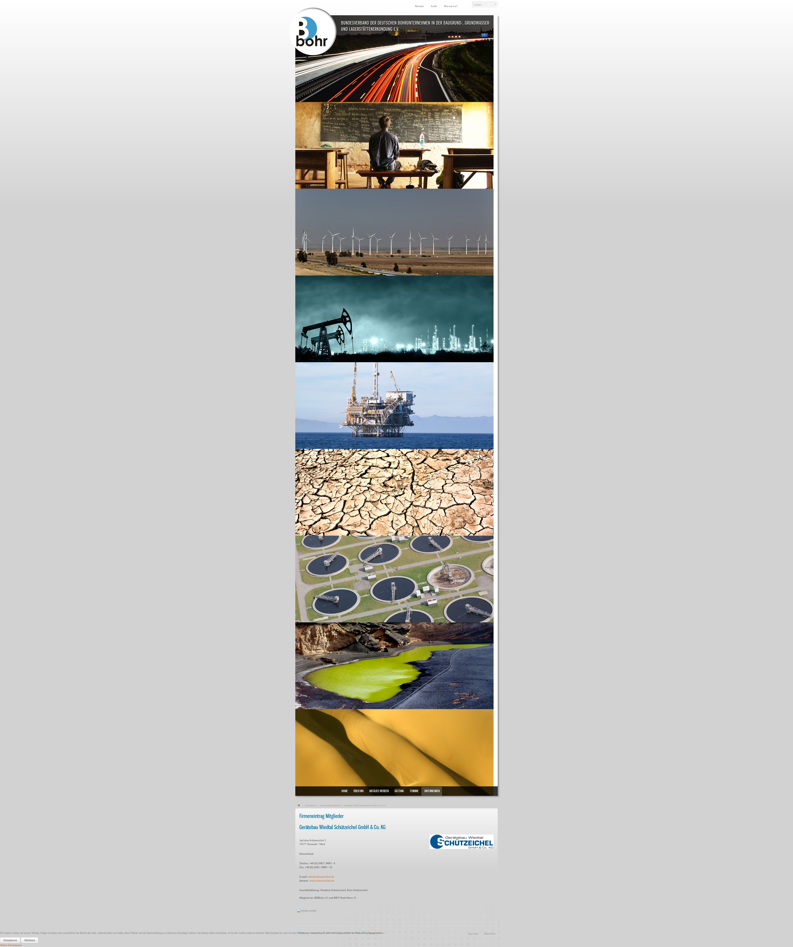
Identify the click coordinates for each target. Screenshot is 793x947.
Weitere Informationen (11, 945)
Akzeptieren (10, 940)
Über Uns (359, 791)
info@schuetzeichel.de (321, 876)
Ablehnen (29, 940)
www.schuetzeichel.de (322, 880)
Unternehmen (432, 791)
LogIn (434, 6)
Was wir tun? (450, 6)
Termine (414, 791)
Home (345, 791)
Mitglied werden (379, 791)
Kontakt (419, 6)
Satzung (399, 791)
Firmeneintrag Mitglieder (330, 805)
